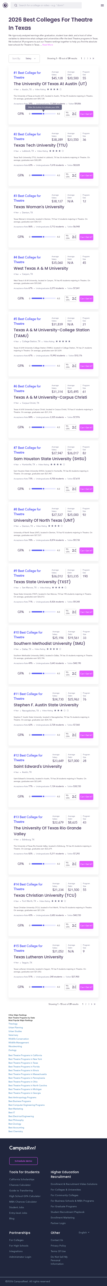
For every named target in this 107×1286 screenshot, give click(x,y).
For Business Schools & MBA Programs (72, 1201)
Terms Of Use (58, 1251)
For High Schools (18, 1246)
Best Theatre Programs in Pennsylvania (26, 1078)
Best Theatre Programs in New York (25, 1059)
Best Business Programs (19, 1101)
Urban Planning (15, 1028)
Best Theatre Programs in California (25, 1056)
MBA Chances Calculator (23, 1202)
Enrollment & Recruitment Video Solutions (74, 1184)
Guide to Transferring (21, 1191)
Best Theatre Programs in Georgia (24, 1093)
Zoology (12, 1050)
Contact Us (57, 1240)
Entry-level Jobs (18, 1213)
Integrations (16, 1251)
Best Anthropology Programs (22, 1098)
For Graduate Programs (64, 1206)
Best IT (11, 1113)
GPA (21, 114)
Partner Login (58, 1223)
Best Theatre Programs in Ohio (23, 1082)
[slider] (44, 113)
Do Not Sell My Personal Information (59, 1260)
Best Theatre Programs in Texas (23, 1063)
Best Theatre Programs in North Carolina (27, 1086)
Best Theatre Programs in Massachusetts (27, 1074)
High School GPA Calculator (24, 1196)
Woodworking (15, 1047)
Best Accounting (16, 1128)
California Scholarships (21, 1179)
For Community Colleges (64, 1195)
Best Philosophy (16, 1120)
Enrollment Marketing (63, 1218)
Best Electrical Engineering (21, 1116)
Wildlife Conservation (18, 1039)
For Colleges (16, 1240)
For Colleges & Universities (66, 1190)
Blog (11, 1219)
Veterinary (13, 1035)
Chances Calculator (20, 1185)
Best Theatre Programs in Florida (24, 1067)
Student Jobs (16, 1207)
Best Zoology (14, 1124)
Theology (12, 1024)
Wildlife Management (18, 1043)
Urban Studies (15, 1031)
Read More (47, 45)
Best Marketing (15, 1109)
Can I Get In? (86, 114)
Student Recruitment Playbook (68, 1212)
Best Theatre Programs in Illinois (23, 1071)
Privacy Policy (58, 1246)
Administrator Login (20, 1257)
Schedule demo (23, 1161)
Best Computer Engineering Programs (26, 1105)
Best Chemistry (15, 1132)
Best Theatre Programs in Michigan (25, 1089)
